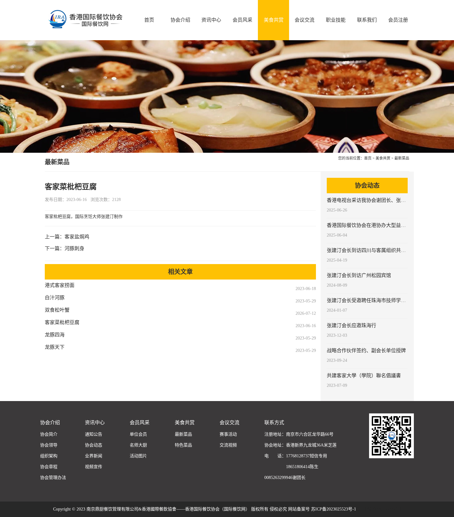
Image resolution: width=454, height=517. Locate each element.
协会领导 (48, 445)
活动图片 (138, 456)
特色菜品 (183, 445)
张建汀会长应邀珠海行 (351, 325)
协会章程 (48, 466)
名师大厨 (138, 445)
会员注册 (398, 20)
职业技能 (336, 20)
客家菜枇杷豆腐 (62, 322)
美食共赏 (274, 20)
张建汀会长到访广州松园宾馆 (359, 275)
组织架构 (48, 456)
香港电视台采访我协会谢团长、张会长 (369, 200)
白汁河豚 (55, 297)
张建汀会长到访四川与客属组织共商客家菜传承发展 (383, 250)
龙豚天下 (55, 347)
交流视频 (228, 445)
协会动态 (93, 445)
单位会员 (138, 434)
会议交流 (304, 20)
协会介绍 (180, 20)
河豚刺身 (74, 248)
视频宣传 (93, 466)
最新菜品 (401, 158)
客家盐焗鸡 (77, 236)
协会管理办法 (53, 477)
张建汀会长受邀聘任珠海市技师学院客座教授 (376, 300)
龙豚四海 (55, 334)
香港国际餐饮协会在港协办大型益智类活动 (374, 225)
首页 (149, 20)
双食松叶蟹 (57, 310)
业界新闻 (93, 456)
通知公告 (93, 434)
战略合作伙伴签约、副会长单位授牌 (366, 350)
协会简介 (48, 434)
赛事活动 (228, 434)
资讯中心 (211, 20)
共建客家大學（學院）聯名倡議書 (364, 375)
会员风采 (242, 20)
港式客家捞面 (59, 285)
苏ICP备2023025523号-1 (378, 509)
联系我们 (367, 20)
